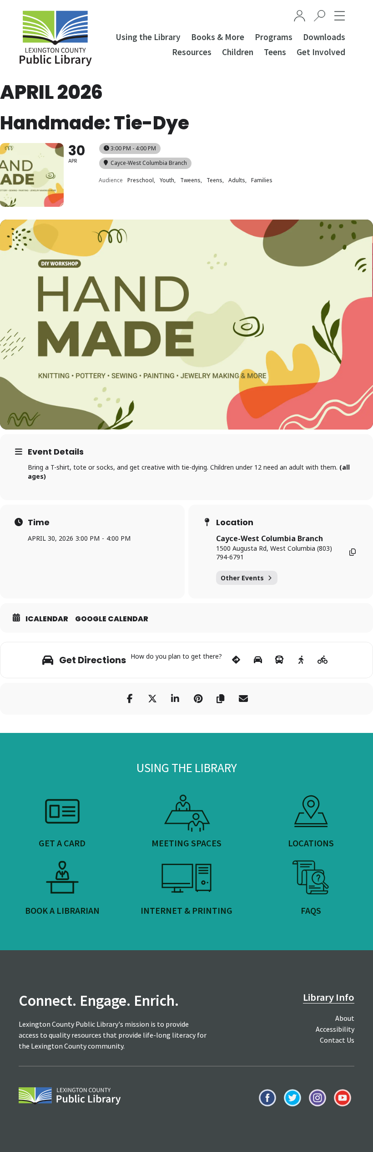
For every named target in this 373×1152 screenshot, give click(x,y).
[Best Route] (236, 660)
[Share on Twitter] (152, 698)
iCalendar (46, 619)
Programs (273, 36)
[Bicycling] (323, 660)
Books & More (217, 36)
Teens (275, 51)
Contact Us (337, 1039)
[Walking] (301, 660)
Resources (192, 51)
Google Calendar (111, 619)
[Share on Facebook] (129, 698)
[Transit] (279, 660)
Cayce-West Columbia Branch (269, 538)
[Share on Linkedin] (175, 698)
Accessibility (335, 1029)
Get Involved (321, 51)
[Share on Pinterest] (197, 698)
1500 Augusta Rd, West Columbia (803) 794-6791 (274, 553)
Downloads (324, 36)
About (344, 1018)
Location (234, 522)
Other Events (242, 577)
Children (237, 51)
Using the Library (148, 36)
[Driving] (257, 660)
